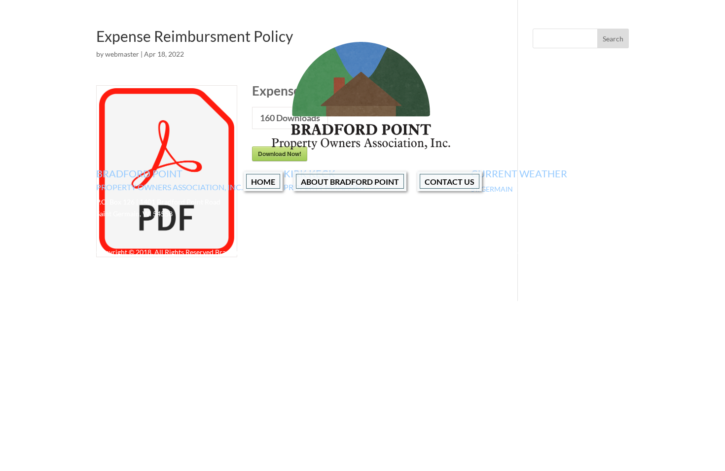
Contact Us (449, 181)
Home (263, 181)
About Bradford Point (350, 181)
